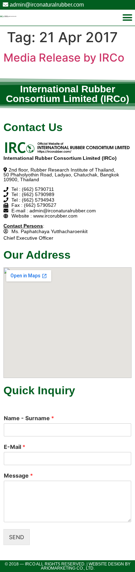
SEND (16, 537)
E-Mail (14, 446)
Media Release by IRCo (63, 57)
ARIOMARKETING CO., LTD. (67, 568)
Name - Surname (29, 418)
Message (18, 475)
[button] (127, 17)
